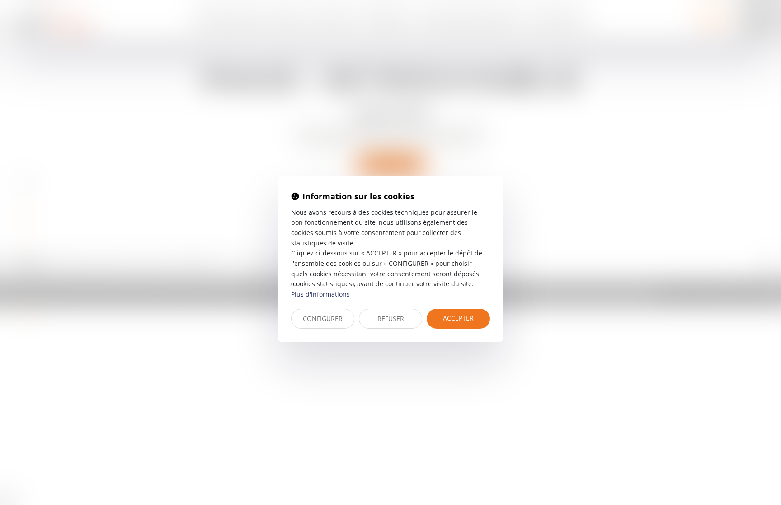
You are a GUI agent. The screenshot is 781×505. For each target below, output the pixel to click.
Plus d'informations (320, 294)
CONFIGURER (323, 318)
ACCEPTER (458, 318)
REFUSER (390, 318)
